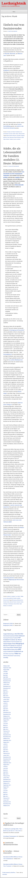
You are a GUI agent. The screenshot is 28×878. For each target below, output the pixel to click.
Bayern (13, 634)
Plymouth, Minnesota (10, 53)
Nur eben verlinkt (12, 133)
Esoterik (5, 601)
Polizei (4, 647)
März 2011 (5, 796)
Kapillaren (6, 70)
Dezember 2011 (7, 779)
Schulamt (18, 601)
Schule (22, 601)
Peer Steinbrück (18, 645)
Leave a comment (16, 139)
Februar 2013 (6, 753)
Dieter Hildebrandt (19, 636)
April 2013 (5, 749)
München (5, 645)
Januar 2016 (6, 699)
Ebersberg (5, 637)
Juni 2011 (5, 790)
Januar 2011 (6, 800)
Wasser (7, 139)
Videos (17, 133)
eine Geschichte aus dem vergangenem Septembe (13, 173)
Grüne (17, 641)
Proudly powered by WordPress (9, 872)
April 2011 (5, 794)
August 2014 (6, 720)
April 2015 (5, 708)
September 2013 (7, 740)
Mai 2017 (5, 690)
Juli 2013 (5, 744)
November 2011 (7, 781)
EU (8, 637)
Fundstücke (17, 131)
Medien (10, 643)
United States (11, 653)
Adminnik (15, 31)
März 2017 (5, 692)
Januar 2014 (6, 733)
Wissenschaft (21, 133)
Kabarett (5, 643)
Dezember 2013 (7, 734)
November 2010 (7, 803)
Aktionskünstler (19, 184)
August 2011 (6, 787)
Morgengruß (20, 643)
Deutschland (12, 636)
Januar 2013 (6, 755)
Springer (5, 651)
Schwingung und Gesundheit (16, 330)
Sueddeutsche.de (18, 651)
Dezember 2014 (7, 712)
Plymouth (19, 137)
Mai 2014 (5, 725)
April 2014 (5, 727)
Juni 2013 (5, 746)
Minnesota (12, 137)
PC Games (11, 645)
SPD (19, 649)
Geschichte (13, 641)
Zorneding (5, 657)
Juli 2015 (5, 703)
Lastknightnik (14, 3)
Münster (11, 601)
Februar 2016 (6, 697)
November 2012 (7, 759)
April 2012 (5, 772)
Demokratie (6, 636)
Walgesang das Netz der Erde (16, 579)
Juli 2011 (5, 788)
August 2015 (6, 701)
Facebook (15, 637)
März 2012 (5, 774)
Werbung (5, 655)
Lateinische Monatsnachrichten (10, 843)
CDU (18, 634)
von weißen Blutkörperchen (16, 360)
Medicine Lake (6, 137)
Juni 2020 (5, 673)
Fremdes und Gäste (11, 131)
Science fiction (16, 603)
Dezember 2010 (7, 802)
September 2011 (7, 785)
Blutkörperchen (20, 600)
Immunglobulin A (7, 354)
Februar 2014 (6, 731)
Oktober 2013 (6, 738)
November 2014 (7, 714)
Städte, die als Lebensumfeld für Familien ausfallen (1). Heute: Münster (13, 156)
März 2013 (5, 751)
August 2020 (6, 669)
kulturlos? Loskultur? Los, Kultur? (13, 596)
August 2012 (6, 764)
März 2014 (5, 729)
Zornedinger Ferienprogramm (10, 836)
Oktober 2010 (6, 805)
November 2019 (7, 680)
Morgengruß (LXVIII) (8, 623)
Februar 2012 (6, 775)
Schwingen (5, 603)
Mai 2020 (5, 675)
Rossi (20, 647)
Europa (11, 637)
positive (5, 177)
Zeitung (18, 655)
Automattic (4, 874)
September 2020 (7, 667)
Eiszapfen (19, 135)
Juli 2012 (5, 766)
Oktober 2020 (6, 666)
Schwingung (10, 603)
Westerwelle (10, 655)
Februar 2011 (6, 798)
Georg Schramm (7, 641)
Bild (16, 634)
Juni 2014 (5, 723)
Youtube (11, 139)
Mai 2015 (5, 707)
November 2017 (7, 688)
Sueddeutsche (10, 651)
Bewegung (14, 600)
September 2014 (7, 718)
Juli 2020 (5, 671)
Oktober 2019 (6, 682)
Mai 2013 (5, 748)
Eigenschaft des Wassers (11, 135)
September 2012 (7, 762)
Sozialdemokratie (14, 649)
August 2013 (6, 742)
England (22, 135)
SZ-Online (5, 653)
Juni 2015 (5, 705)
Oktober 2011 (6, 783)
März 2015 (5, 710)
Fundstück (6, 640)
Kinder (8, 601)
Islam (21, 641)
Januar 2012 (6, 777)
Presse (8, 647)
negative (17, 177)
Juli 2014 (5, 721)
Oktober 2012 (6, 761)
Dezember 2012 (7, 757)
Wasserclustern (7, 535)
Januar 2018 (6, 684)
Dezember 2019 (7, 679)
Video (16, 653)
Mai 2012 (5, 770)
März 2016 (5, 695)
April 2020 (5, 677)
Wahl (20, 653)
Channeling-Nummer (8, 577)
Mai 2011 (5, 792)
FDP (19, 638)
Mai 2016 (5, 694)
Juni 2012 (5, 768)
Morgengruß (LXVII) (7, 625)
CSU (21, 634)
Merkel (14, 643)
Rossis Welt (6, 649)
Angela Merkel (7, 634)
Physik (15, 137)
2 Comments (9, 605)
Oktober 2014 (6, 716)
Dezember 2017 (7, 686)
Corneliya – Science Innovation (11, 852)
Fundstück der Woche (16, 640)
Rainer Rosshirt (14, 647)
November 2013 (7, 736)
